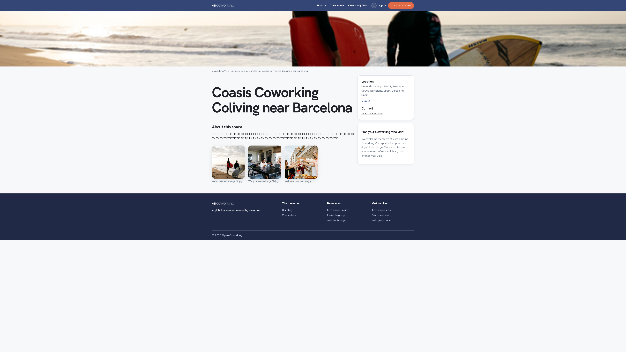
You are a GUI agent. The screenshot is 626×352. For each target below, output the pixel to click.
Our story (287, 210)
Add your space (381, 220)
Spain (244, 70)
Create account (401, 5)
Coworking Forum (337, 210)
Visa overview (380, 215)
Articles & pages (337, 220)
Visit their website (372, 113)
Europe (235, 70)
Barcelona (254, 70)
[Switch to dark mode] (374, 5)
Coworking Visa (357, 5)
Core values (337, 5)
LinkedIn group (336, 215)
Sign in (382, 5)
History (321, 5)
